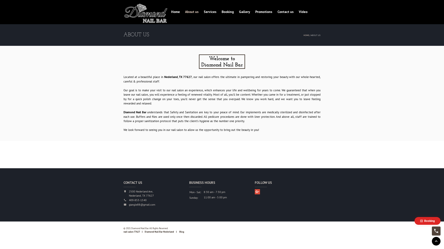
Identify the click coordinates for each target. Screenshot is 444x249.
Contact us (286, 12)
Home (175, 12)
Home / (307, 35)
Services (210, 12)
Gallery (244, 12)
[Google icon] (257, 191)
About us (192, 12)
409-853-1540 (138, 200)
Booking (228, 12)
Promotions (263, 12)
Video (303, 12)
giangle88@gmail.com (142, 204)
